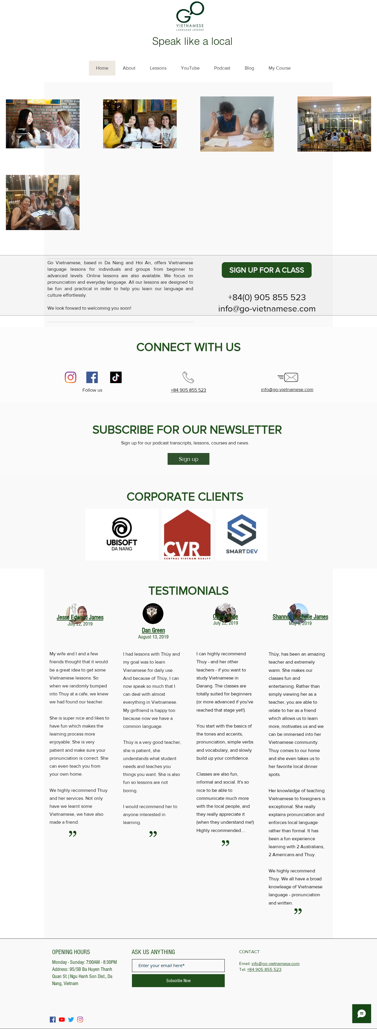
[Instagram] (70, 377)
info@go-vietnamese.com (276, 963)
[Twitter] (71, 1020)
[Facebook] (92, 377)
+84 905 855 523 (264, 969)
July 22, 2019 (80, 624)
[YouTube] (62, 1020)
